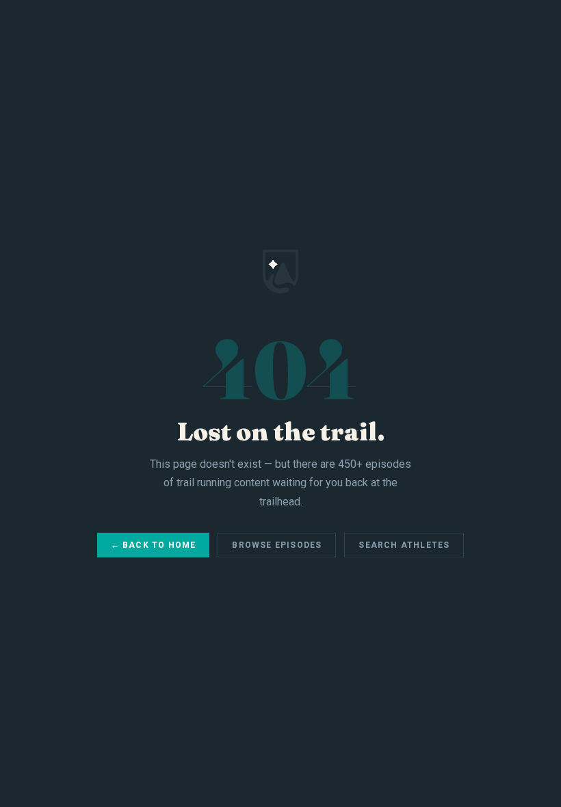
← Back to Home (153, 545)
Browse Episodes (277, 545)
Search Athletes (403, 545)
